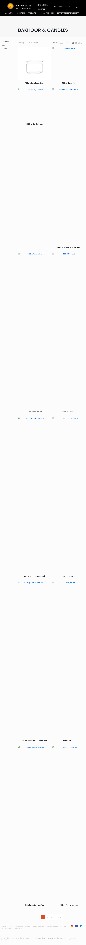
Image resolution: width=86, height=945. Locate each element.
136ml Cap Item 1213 (68, 576)
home (3, 926)
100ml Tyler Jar (68, 83)
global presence (39, 926)
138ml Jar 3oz (68, 740)
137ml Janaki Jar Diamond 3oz (34, 740)
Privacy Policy (5, 938)
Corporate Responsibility (56, 926)
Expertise (19, 926)
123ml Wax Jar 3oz (34, 412)
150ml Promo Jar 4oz (69, 905)
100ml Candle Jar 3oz (34, 83)
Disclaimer (9, 940)
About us (11, 926)
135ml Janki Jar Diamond (34, 576)
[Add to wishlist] (33, 50)
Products (28, 926)
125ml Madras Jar (68, 412)
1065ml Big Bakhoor (34, 124)
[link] (59, 42)
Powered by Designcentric (73, 939)
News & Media (6, 929)
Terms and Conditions (17, 938)
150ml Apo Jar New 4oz (34, 905)
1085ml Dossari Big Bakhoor (69, 247)
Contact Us (18, 929)
